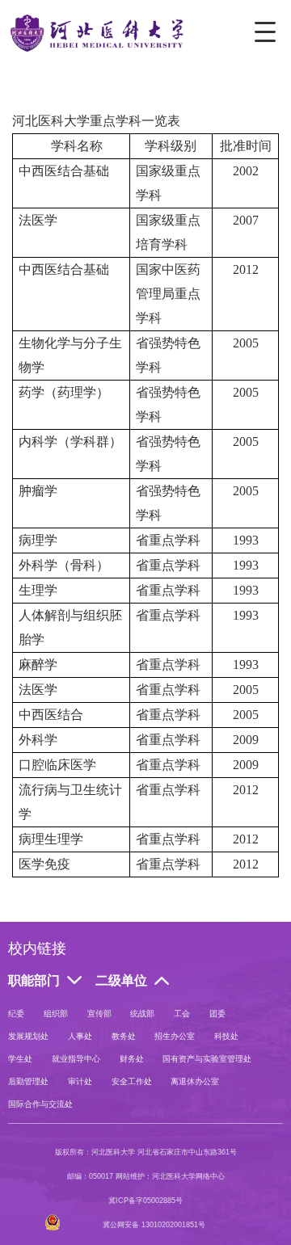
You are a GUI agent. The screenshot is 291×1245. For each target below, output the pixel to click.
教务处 (124, 1036)
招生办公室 (174, 1036)
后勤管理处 (28, 1081)
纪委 (16, 1013)
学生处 (20, 1058)
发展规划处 (28, 1036)
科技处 (226, 1036)
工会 (182, 1013)
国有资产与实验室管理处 (206, 1058)
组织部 (56, 1013)
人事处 (80, 1036)
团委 (217, 1013)
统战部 (142, 1013)
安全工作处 (132, 1081)
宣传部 (99, 1013)
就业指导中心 (76, 1058)
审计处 (80, 1081)
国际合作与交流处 (40, 1104)
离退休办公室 (195, 1081)
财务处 (132, 1058)
